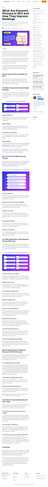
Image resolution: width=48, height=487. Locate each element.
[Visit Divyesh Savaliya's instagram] (37, 108)
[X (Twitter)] (2, 479)
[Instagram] (7, 479)
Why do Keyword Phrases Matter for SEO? (38, 11)
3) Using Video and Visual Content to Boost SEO (38, 65)
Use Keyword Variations (36, 31)
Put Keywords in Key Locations (37, 37)
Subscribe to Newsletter (40, 477)
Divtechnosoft (32, 484)
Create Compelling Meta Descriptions (38, 48)
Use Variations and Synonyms (37, 40)
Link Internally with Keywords (37, 47)
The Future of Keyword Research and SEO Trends (39, 58)
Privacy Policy (27, 475)
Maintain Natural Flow (36, 38)
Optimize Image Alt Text (36, 42)
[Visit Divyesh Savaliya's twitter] (33, 108)
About (23, 1)
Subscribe (44, 1)
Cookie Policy (27, 477)
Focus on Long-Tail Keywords (37, 43)
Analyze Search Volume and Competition (37, 27)
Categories (35, 1)
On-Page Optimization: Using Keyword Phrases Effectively (37, 35)
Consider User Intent (36, 29)
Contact (28, 1)
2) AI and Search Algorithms (37, 63)
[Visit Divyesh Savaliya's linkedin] (35, 108)
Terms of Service (27, 476)
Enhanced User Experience (37, 19)
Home (13, 1)
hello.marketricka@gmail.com (40, 478)
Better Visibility (35, 17)
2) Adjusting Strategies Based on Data (39, 54)
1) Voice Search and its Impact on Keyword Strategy (38, 61)
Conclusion (34, 67)
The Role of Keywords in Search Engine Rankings (38, 14)
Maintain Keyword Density (37, 45)
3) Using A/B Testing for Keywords (38, 56)
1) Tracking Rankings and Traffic (38, 53)
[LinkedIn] (5, 479)
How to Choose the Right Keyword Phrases (38, 23)
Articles (18, 1)
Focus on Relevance (36, 25)
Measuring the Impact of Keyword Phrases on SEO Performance (38, 51)
